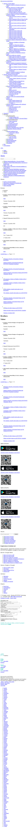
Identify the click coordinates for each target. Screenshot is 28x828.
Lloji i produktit (4, 610)
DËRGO (3, 620)
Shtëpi (4, 150)
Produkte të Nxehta (5, 598)
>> (8, 254)
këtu (10, 624)
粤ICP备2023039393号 (16, 596)
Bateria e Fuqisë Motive (8, 184)
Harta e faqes (13, 598)
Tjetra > (6, 254)
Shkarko (5, 153)
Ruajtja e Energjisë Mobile (9, 181)
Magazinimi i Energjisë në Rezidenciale (12, 183)
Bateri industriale (7, 185)
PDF (4, 198)
